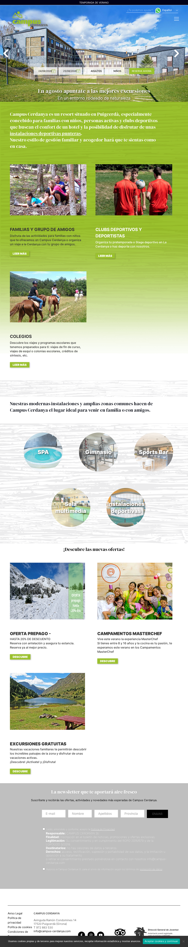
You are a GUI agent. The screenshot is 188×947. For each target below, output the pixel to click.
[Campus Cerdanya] (30, 18)
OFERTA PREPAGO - (42, 645)
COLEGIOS (45, 350)
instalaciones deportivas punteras (45, 133)
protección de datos (151, 869)
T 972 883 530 (43, 927)
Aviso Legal (15, 913)
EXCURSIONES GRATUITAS (48, 757)
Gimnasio (98, 452)
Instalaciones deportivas (126, 507)
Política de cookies (20, 927)
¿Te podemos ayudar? (140, 10)
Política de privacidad (14, 920)
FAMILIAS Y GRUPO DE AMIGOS (45, 241)
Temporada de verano (94, 2)
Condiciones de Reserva (18, 934)
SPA (43, 452)
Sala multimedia (70, 507)
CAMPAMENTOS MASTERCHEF (134, 647)
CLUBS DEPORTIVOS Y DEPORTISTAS (131, 242)
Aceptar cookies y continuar (161, 941)
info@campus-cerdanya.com (52, 931)
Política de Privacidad (103, 829)
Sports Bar (153, 452)
